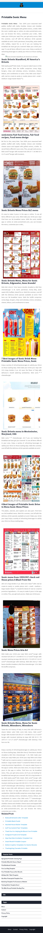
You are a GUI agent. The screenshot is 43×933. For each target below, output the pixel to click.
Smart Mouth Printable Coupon (15, 841)
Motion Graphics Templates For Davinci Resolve (21, 845)
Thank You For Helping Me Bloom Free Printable (21, 831)
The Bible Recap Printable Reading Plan (13, 888)
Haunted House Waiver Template (16, 824)
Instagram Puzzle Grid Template (15, 835)
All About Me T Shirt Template (10, 875)
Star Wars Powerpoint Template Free (12, 878)
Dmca (3, 906)
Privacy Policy (6, 913)
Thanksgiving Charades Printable (16, 848)
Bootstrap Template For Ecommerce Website (14, 882)
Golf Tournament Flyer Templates (16, 828)
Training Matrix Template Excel (10, 885)
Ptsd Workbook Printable (9, 865)
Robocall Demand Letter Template (16, 818)
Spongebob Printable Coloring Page (12, 858)
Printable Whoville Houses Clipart (11, 862)
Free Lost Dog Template (8, 868)
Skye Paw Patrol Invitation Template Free (18, 838)
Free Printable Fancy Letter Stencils (12, 872)
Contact (4, 910)
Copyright (4, 916)
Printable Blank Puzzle (12, 821)
